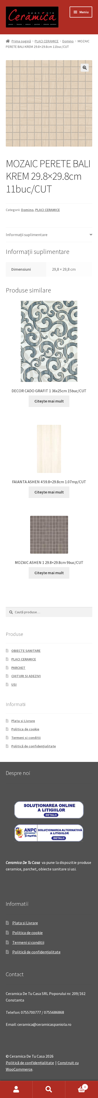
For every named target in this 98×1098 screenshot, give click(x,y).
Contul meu (16, 1089)
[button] (85, 68)
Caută (49, 1089)
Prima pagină (21, 41)
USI (14, 684)
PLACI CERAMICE (47, 41)
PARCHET (18, 667)
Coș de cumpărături (75, 1085)
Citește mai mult (49, 401)
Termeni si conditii (26, 737)
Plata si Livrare (23, 721)
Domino (68, 41)
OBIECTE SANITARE (25, 650)
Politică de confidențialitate (33, 746)
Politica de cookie (25, 729)
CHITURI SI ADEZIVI (26, 676)
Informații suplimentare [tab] (26, 234)
